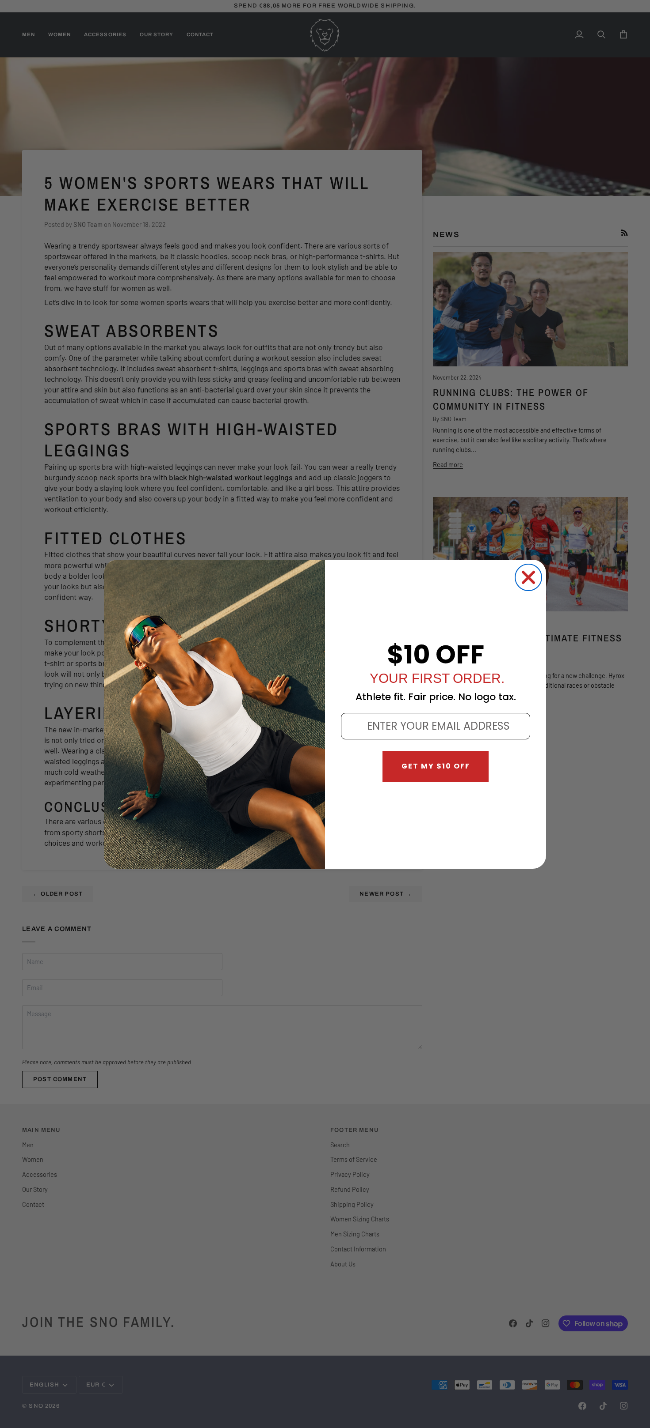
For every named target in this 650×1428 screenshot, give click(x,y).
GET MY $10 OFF (435, 766)
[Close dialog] (528, 577)
